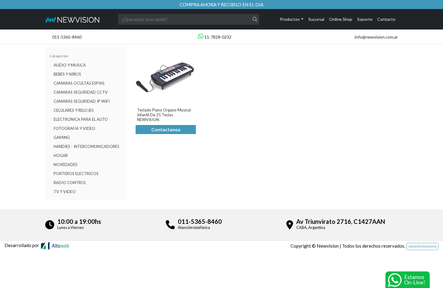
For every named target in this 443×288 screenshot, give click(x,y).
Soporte (364, 19)
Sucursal (316, 19)
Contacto (386, 19)
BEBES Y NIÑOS (67, 74)
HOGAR (61, 155)
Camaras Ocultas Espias (79, 83)
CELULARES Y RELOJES (74, 110)
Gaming (62, 137)
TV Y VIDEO (65, 191)
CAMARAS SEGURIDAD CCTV (81, 92)
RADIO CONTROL (70, 182)
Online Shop (340, 19)
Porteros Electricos (76, 173)
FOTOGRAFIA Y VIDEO (74, 128)
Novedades (65, 164)
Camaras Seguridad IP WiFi (82, 101)
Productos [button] (290, 19)
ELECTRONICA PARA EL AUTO (81, 119)
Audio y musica (70, 65)
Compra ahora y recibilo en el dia (221, 4)
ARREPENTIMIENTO (422, 246)
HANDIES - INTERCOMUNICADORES (86, 146)
